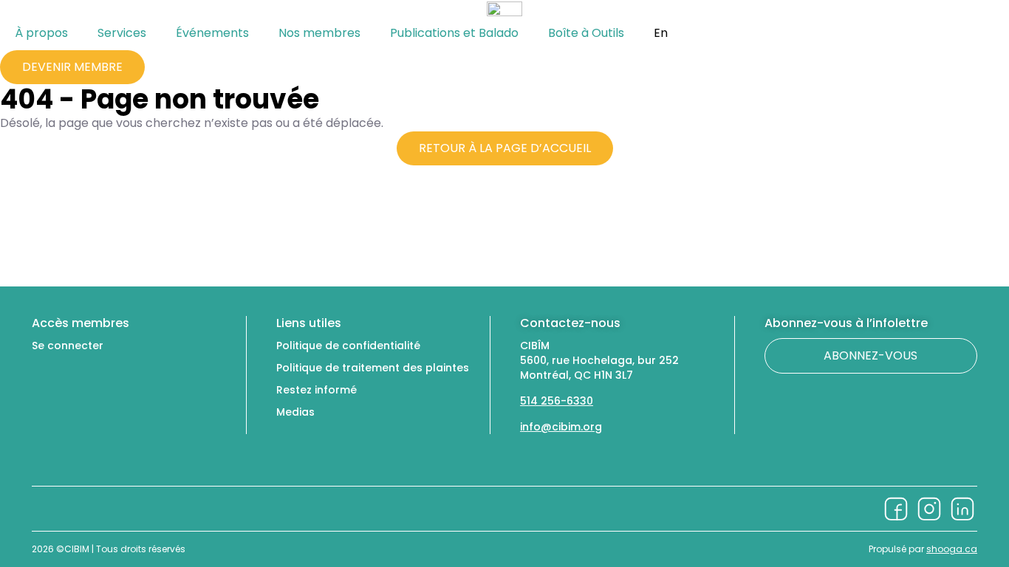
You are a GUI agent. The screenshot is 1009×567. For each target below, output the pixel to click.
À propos (41, 32)
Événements (212, 32)
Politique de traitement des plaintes (372, 367)
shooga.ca (951, 549)
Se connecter (67, 345)
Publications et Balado (454, 32)
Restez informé (316, 389)
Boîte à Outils (586, 32)
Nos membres (319, 32)
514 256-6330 (556, 401)
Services (122, 32)
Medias (295, 412)
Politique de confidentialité (348, 345)
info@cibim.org (561, 426)
